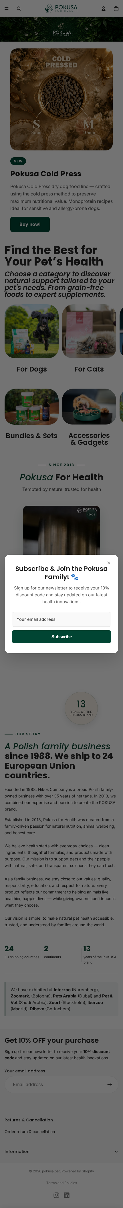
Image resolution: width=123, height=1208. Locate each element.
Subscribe (61, 636)
